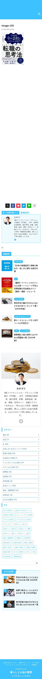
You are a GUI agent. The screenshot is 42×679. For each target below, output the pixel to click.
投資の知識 (17, 542)
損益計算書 (6, 552)
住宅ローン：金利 (23, 533)
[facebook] (13, 206)
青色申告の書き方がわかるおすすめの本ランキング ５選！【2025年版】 (26, 306)
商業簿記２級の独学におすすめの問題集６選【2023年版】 (26, 338)
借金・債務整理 (8, 538)
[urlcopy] (34, 206)
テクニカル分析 (8, 519)
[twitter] (7, 206)
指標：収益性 (28, 542)
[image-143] (24, 206)
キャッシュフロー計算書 (24, 515)
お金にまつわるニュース (22, 510)
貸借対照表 (17, 556)
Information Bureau (21, 669)
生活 (27, 552)
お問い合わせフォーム (9, 662)
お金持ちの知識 (8, 515)
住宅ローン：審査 (24, 529)
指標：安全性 (7, 547)
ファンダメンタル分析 (23, 519)
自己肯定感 (6, 556)
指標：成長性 (19, 547)
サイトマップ (9, 665)
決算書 (21, 552)
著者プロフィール (24, 662)
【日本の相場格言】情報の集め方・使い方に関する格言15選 (26, 268)
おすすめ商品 (7, 510)
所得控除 (27, 538)
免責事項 (34, 665)
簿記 (34, 552)
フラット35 (6, 524)
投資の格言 (6, 542)
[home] (15, 240)
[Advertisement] (21, 90)
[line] (29, 206)
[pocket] (18, 206)
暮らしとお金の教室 (21, 672)
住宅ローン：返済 (8, 533)
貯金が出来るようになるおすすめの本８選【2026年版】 (27, 580)
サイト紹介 (35, 662)
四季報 (18, 538)
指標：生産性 (31, 547)
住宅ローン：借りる (20, 524)
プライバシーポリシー (22, 665)
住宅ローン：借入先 (9, 529)
